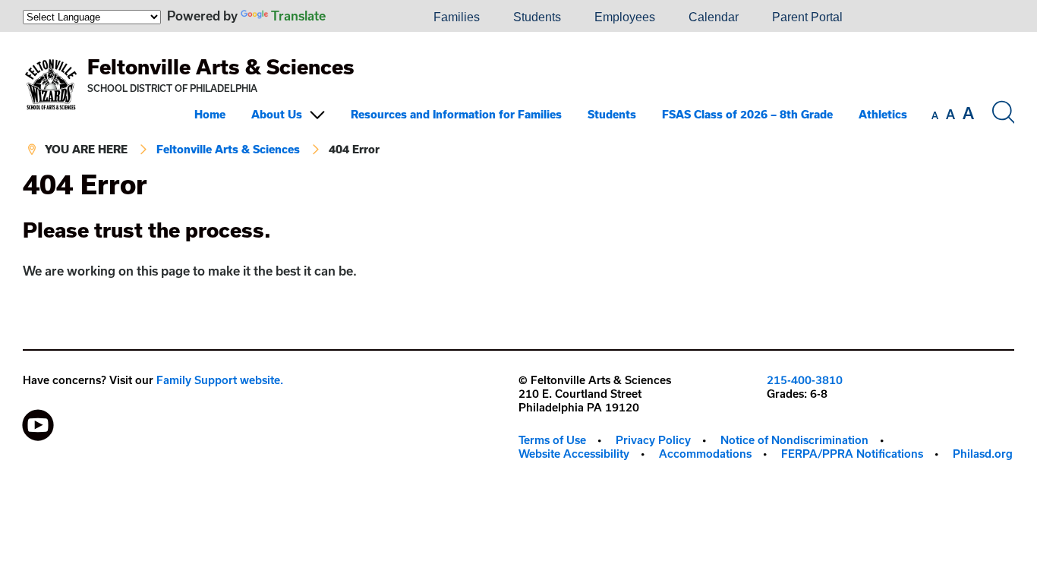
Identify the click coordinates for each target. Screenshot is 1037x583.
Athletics (883, 114)
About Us (276, 114)
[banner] (518, 101)
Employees (624, 17)
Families (456, 17)
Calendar (714, 17)
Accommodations (705, 453)
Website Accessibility (573, 453)
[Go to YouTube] (38, 421)
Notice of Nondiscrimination (794, 439)
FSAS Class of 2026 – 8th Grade (747, 114)
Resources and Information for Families (456, 114)
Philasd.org (983, 453)
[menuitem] (365, 17)
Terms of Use (552, 439)
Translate (298, 15)
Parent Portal (807, 17)
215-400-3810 (805, 379)
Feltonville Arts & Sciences (221, 66)
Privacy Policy (653, 439)
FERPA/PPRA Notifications (852, 453)
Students (537, 17)
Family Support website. (219, 379)
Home (209, 114)
